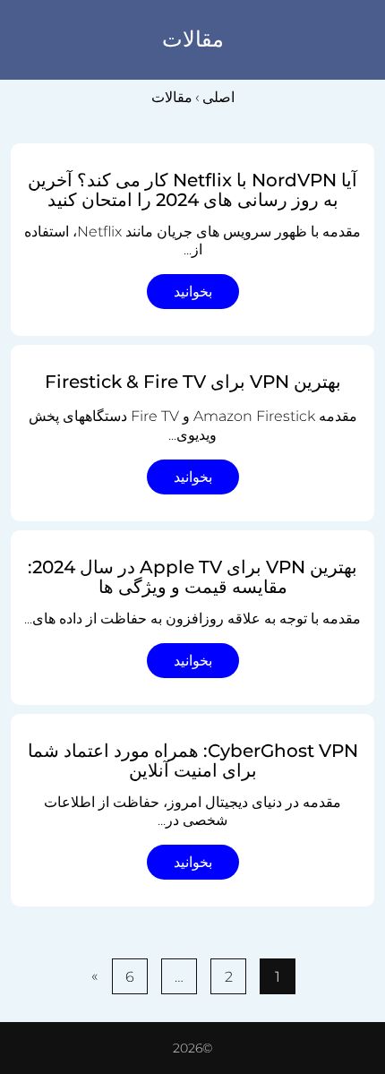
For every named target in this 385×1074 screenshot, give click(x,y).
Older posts (338, 932)
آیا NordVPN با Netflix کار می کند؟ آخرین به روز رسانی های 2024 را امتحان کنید (192, 190)
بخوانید (193, 291)
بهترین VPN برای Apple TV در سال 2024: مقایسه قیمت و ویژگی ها (192, 576)
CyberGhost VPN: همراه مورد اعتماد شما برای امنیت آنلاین (193, 760)
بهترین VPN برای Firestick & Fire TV (193, 381)
